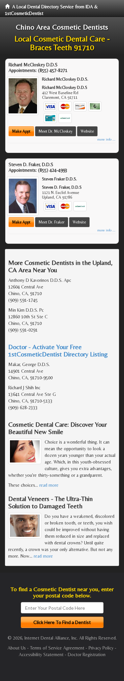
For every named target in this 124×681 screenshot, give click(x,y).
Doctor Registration (86, 654)
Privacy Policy (101, 647)
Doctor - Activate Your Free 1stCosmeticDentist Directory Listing (58, 350)
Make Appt (21, 131)
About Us (17, 647)
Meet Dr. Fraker (51, 222)
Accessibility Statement (41, 654)
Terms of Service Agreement (57, 647)
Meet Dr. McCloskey (55, 131)
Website (87, 131)
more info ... (106, 139)
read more (49, 485)
